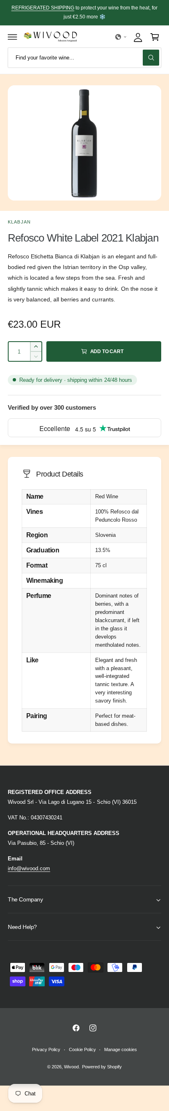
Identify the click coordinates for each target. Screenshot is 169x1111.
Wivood (71, 1066)
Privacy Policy (46, 1049)
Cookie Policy (82, 1049)
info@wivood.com (29, 868)
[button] (12, 37)
